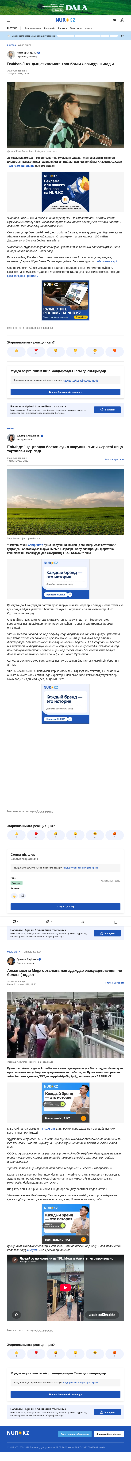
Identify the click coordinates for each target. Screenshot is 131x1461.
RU (114, 20)
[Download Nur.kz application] (65, 7)
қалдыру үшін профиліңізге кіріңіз (80, 380)
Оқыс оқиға (76, 28)
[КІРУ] (122, 20)
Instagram (109, 409)
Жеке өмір (49, 28)
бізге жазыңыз (44, 327)
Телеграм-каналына (20, 165)
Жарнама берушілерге (108, 1434)
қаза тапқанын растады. (23, 275)
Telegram (33, 1250)
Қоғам (10, 428)
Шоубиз (12, 28)
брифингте (35, 545)
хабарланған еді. (106, 261)
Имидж (88, 28)
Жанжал (62, 28)
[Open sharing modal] (82, 921)
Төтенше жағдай (32, 952)
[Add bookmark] (116, 922)
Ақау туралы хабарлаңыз (75, 1434)
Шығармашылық (32, 28)
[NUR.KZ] (65, 20)
